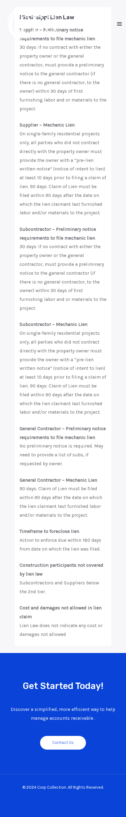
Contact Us (63, 742)
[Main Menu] (119, 24)
